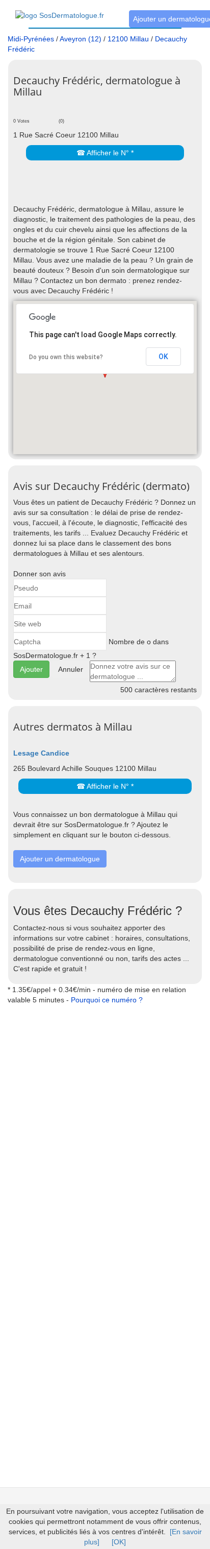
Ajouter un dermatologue (60, 859)
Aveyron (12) (80, 39)
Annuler (70, 669)
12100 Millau (128, 39)
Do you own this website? (66, 357)
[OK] (119, 1542)
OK (163, 357)
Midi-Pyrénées (31, 39)
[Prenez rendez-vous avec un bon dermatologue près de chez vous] (59, 10)
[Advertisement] (111, 188)
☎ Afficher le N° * (105, 153)
